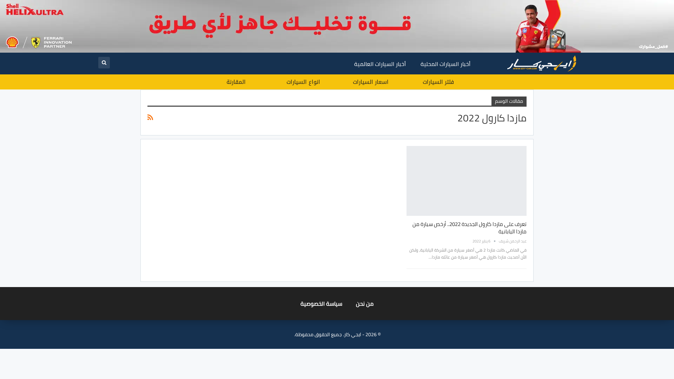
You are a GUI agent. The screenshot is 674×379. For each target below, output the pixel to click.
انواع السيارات (303, 82)
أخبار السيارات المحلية (445, 64)
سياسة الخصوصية (321, 303)
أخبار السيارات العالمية (380, 64)
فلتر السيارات (438, 82)
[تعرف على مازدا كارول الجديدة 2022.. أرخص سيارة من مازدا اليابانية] (467, 180)
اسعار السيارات (371, 82)
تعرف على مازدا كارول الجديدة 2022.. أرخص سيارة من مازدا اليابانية (469, 228)
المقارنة (236, 82)
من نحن (365, 303)
